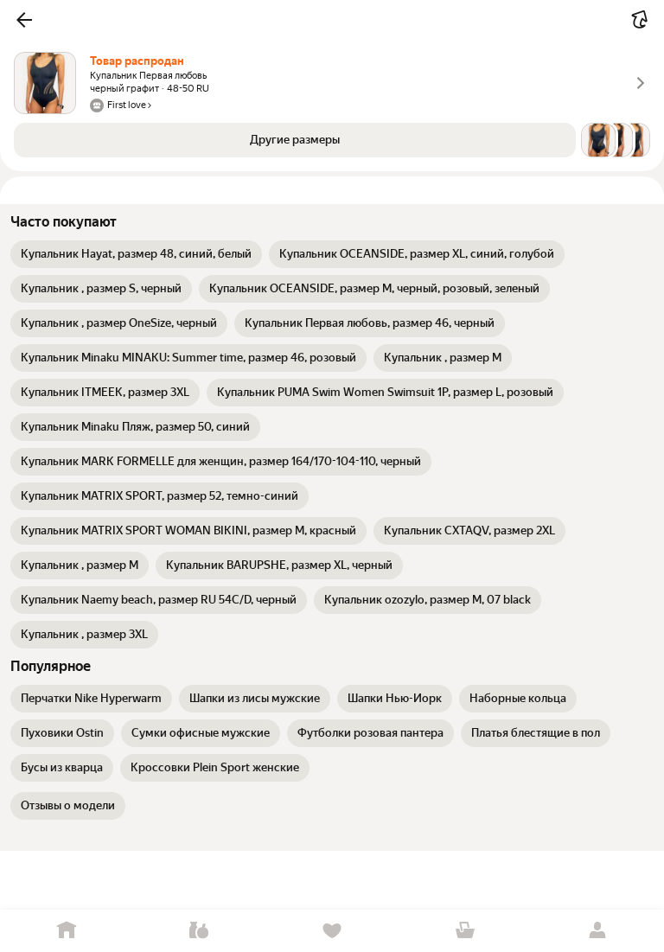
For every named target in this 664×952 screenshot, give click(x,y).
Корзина (465, 931)
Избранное (332, 931)
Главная (66, 931)
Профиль (597, 931)
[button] (24, 20)
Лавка (199, 931)
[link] (136, 254)
